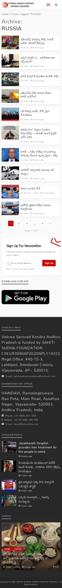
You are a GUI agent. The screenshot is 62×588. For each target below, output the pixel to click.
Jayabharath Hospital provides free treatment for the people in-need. (38, 447)
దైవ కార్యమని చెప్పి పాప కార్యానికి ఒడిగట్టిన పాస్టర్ (36, 484)
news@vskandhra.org (26, 424)
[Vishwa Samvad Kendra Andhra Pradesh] (18, 4)
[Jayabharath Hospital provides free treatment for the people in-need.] (9, 446)
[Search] (56, 5)
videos (18, 549)
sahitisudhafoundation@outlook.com (35, 376)
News (26, 47)
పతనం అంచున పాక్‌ (30, 188)
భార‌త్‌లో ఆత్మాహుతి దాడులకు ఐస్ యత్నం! (37, 171)
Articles (27, 193)
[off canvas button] (48, 5)
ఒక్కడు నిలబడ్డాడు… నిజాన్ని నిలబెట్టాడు (34, 499)
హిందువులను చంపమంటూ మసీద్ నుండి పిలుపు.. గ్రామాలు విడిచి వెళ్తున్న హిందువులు (39, 467)
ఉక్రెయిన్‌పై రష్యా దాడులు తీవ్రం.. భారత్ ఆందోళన (37, 94)
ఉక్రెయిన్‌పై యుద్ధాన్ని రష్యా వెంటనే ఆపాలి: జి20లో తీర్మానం (37, 41)
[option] (31, 546)
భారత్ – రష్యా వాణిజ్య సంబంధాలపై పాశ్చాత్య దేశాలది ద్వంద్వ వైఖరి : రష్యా (39, 153)
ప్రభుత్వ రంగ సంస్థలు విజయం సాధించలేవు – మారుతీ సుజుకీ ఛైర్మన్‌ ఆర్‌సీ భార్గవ (39, 133)
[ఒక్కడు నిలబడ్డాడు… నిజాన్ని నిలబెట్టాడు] (9, 500)
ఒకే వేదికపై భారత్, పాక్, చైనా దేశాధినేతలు (35, 113)
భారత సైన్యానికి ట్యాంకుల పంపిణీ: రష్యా (40, 76)
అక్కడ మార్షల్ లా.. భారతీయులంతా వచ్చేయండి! (38, 59)
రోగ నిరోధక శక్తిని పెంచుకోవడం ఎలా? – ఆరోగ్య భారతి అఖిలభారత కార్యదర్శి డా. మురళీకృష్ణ (28, 558)
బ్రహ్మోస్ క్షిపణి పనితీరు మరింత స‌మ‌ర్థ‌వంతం (36, 207)
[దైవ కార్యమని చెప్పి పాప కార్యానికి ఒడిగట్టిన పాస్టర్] (9, 485)
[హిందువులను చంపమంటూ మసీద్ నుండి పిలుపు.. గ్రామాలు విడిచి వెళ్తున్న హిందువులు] (9, 466)
